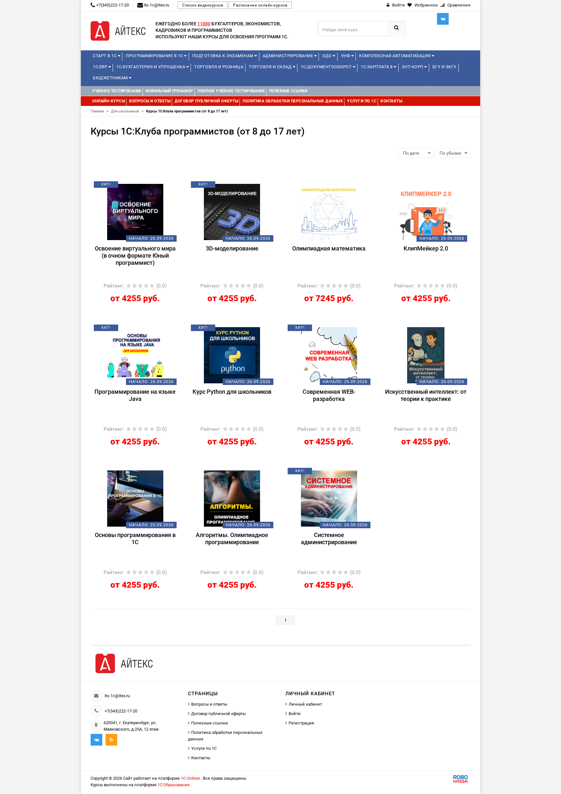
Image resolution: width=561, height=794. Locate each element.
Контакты (200, 757)
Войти (295, 713)
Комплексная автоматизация (395, 55)
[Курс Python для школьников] (232, 354)
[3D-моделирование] (232, 211)
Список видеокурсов (202, 5)
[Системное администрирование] (329, 498)
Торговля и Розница (218, 66)
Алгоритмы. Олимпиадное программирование (232, 538)
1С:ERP (100, 66)
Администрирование (288, 55)
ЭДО (327, 55)
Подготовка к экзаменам (223, 55)
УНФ (346, 55)
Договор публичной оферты (218, 713)
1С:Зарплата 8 (377, 66)
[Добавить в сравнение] (144, 186)
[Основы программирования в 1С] (135, 498)
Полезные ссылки (209, 723)
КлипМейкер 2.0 (426, 248)
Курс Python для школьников (232, 391)
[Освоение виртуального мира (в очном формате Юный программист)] (135, 211)
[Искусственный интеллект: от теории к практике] (425, 354)
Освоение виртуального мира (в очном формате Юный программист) (135, 255)
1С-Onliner (191, 778)
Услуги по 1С (204, 748)
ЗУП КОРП (413, 66)
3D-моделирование (232, 248)
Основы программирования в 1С (135, 538)
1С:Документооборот (327, 66)
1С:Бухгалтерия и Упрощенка (151, 66)
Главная (99, 111)
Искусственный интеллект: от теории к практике (426, 395)
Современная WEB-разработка (329, 395)
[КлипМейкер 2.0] (426, 211)
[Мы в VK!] (443, 19)
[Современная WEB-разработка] (329, 354)
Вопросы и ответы (209, 704)
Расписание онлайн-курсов (260, 5)
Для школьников (127, 111)
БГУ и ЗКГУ (444, 66)
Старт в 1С (105, 55)
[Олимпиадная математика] (329, 211)
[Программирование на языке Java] (135, 354)
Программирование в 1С (155, 55)
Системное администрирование (329, 538)
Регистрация (301, 723)
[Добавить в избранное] (124, 186)
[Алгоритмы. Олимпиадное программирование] (232, 498)
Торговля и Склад (271, 66)
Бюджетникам (111, 77)
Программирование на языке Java (135, 395)
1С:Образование (173, 784)
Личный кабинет (305, 704)
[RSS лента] (111, 740)
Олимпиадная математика (329, 248)
